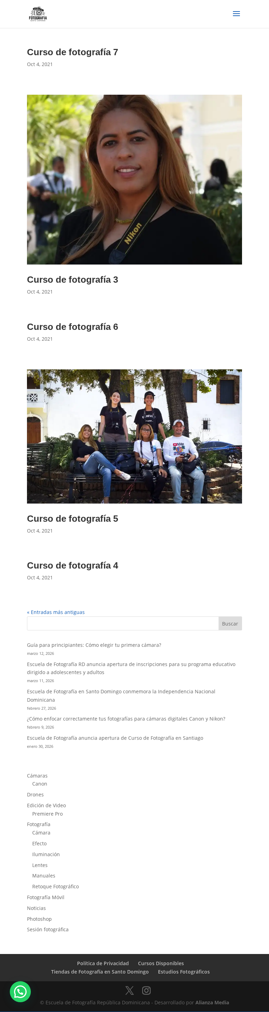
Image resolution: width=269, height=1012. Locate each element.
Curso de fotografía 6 (72, 326)
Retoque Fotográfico (55, 886)
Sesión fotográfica (48, 929)
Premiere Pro (47, 813)
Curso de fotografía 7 (72, 52)
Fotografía (38, 824)
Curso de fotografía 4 (72, 565)
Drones (35, 794)
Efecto (39, 843)
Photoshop (39, 919)
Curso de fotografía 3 (72, 279)
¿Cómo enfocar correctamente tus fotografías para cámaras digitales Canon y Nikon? (126, 718)
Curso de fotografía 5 (72, 518)
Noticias (36, 908)
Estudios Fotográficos (184, 971)
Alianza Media (212, 1002)
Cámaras (37, 775)
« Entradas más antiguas (56, 612)
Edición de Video (46, 805)
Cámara (41, 832)
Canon (39, 783)
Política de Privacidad (103, 963)
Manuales (43, 875)
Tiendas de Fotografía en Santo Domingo (100, 971)
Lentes (40, 865)
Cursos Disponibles (161, 963)
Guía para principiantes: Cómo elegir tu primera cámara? (94, 645)
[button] (20, 991)
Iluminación (46, 854)
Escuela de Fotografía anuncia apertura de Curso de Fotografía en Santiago (115, 738)
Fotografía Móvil (45, 897)
